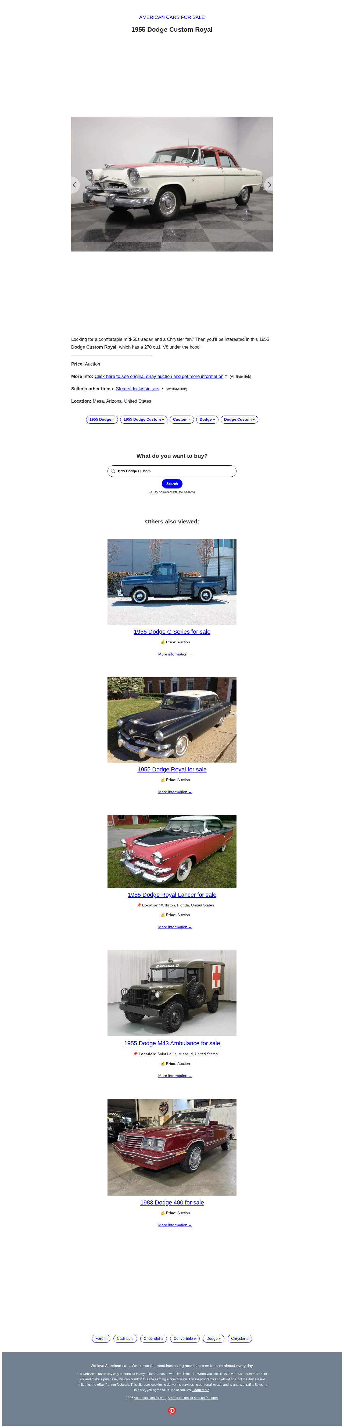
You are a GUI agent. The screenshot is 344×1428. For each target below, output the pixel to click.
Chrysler (238, 1338)
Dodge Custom (238, 419)
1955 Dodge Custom (142, 419)
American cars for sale (172, 17)
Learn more (200, 1390)
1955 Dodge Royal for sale (172, 769)
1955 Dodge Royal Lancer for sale (172, 894)
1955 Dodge (100, 419)
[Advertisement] (172, 76)
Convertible (183, 1338)
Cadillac (123, 1338)
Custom (180, 419)
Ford (99, 1338)
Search (172, 484)
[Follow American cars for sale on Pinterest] (172, 1413)
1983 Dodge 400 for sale (172, 1202)
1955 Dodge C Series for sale (172, 631)
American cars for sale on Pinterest (193, 1397)
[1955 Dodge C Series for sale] (172, 623)
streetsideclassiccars (137, 388)
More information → (175, 654)
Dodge (206, 419)
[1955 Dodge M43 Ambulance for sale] (172, 1035)
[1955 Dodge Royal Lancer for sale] (172, 886)
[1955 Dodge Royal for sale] (172, 761)
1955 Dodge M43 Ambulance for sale (172, 1043)
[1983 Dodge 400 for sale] (172, 1194)
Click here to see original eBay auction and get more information (159, 376)
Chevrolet (152, 1338)
